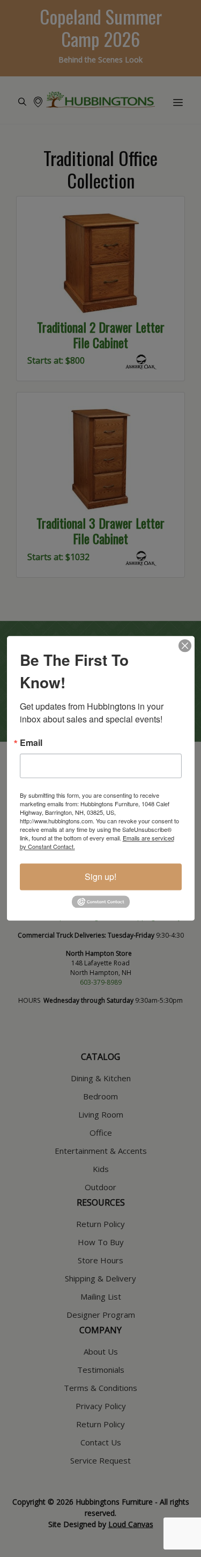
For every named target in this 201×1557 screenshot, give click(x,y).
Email (31, 742)
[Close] (184, 645)
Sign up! (100, 876)
